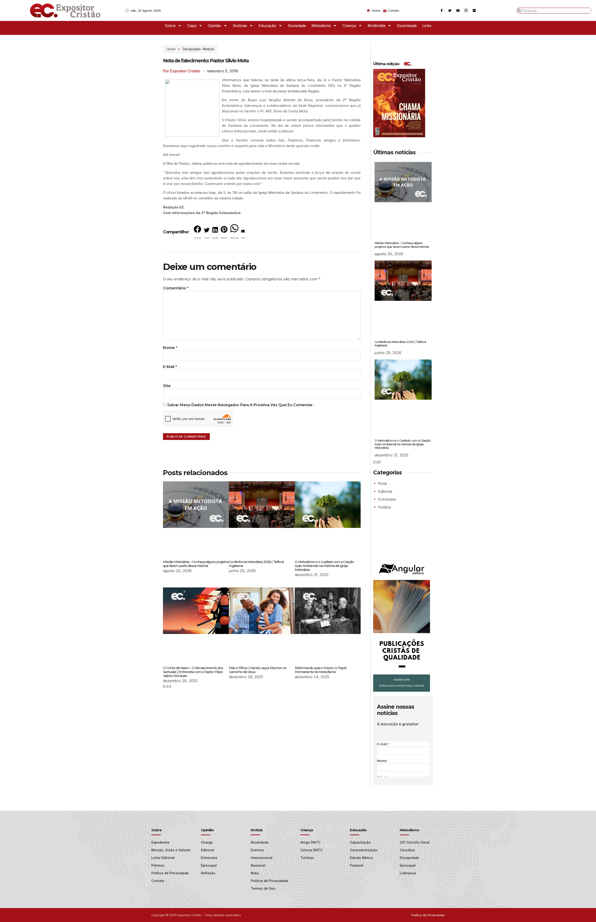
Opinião (214, 25)
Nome (170, 347)
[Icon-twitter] (450, 10)
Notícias (240, 25)
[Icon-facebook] (441, 10)
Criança (349, 25)
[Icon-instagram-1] (466, 10)
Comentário (176, 288)
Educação (267, 25)
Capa (191, 25)
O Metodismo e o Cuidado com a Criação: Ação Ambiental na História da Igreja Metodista (324, 566)
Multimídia (376, 25)
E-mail (170, 367)
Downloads (407, 25)
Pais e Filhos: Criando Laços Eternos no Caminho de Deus (257, 670)
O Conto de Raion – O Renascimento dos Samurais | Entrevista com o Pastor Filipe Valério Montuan (193, 672)
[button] (197, 233)
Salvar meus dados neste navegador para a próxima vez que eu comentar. (240, 405)
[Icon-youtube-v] (458, 10)
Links (426, 25)
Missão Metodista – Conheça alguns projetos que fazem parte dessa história (196, 564)
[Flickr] (474, 10)
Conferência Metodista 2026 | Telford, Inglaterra (256, 564)
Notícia (208, 49)
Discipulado (192, 49)
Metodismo (321, 25)
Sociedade (297, 25)
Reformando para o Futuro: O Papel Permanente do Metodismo (320, 670)
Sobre (170, 25)
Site (167, 386)
